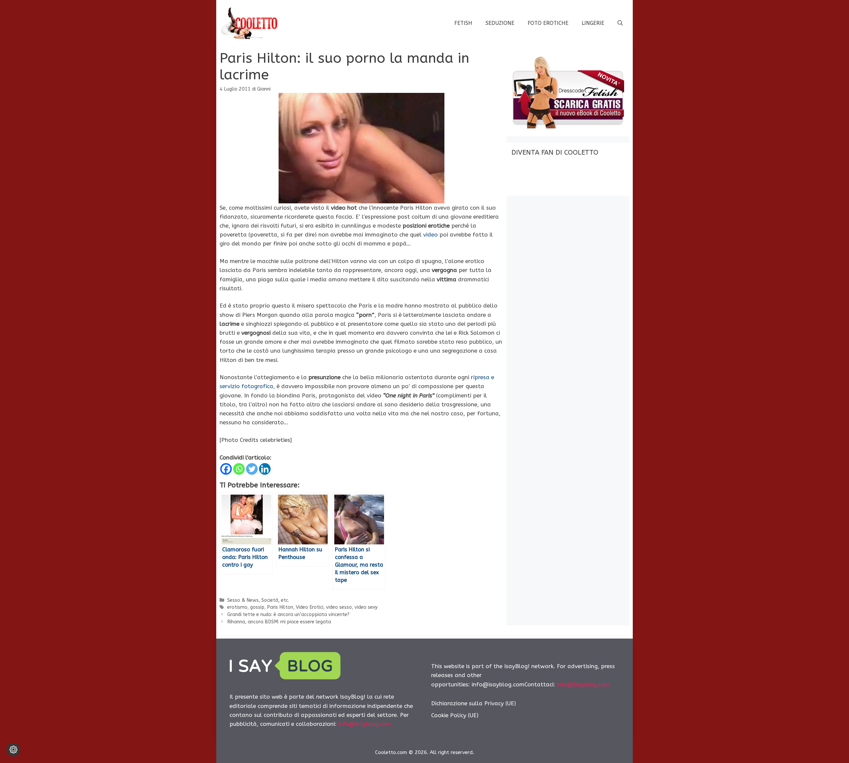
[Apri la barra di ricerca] (620, 23)
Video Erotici (309, 607)
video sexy (366, 607)
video (430, 234)
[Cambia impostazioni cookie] (13, 749)
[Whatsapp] (239, 469)
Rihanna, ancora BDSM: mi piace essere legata (279, 622)
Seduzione (500, 23)
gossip (257, 607)
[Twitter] (252, 469)
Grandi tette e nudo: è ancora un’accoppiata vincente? (288, 614)
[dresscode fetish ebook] (567, 126)
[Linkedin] (265, 469)
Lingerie (593, 23)
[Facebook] (226, 469)
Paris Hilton (280, 607)
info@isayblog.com (364, 724)
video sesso (339, 607)
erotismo (237, 607)
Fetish (463, 23)
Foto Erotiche (548, 23)
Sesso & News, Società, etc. (258, 600)
